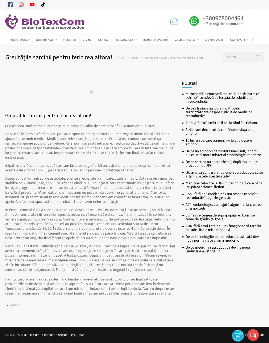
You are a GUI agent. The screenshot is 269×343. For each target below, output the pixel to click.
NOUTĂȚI (69, 40)
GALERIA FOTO (185, 40)
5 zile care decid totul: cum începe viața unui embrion (220, 131)
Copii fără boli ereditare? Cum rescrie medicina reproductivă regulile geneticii (222, 195)
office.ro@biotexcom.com (223, 24)
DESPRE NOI (44, 40)
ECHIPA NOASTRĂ (155, 40)
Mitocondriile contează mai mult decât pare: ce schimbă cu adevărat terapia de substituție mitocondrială (223, 97)
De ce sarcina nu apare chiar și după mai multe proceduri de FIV (222, 163)
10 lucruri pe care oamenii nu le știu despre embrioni (219, 142)
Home (120, 58)
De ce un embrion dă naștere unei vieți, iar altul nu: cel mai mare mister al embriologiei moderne (224, 153)
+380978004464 (222, 18)
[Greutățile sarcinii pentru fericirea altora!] (90, 92)
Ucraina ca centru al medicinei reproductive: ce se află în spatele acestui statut (224, 174)
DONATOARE (214, 40)
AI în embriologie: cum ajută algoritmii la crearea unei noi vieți (224, 206)
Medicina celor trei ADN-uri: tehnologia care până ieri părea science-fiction (224, 185)
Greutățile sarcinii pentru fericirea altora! (48, 115)
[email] (174, 20)
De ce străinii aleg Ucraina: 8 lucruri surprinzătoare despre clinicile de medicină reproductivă (219, 112)
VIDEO (87, 40)
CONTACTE (237, 40)
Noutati (15, 305)
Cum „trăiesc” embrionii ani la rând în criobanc (222, 122)
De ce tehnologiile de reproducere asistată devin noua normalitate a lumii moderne (223, 238)
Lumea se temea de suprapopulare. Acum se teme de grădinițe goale (220, 217)
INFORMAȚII (124, 40)
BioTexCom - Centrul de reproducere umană (55, 335)
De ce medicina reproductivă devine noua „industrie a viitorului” (218, 249)
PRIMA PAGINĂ (19, 40)
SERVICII (103, 40)
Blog (134, 58)
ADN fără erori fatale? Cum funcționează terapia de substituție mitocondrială (223, 227)
